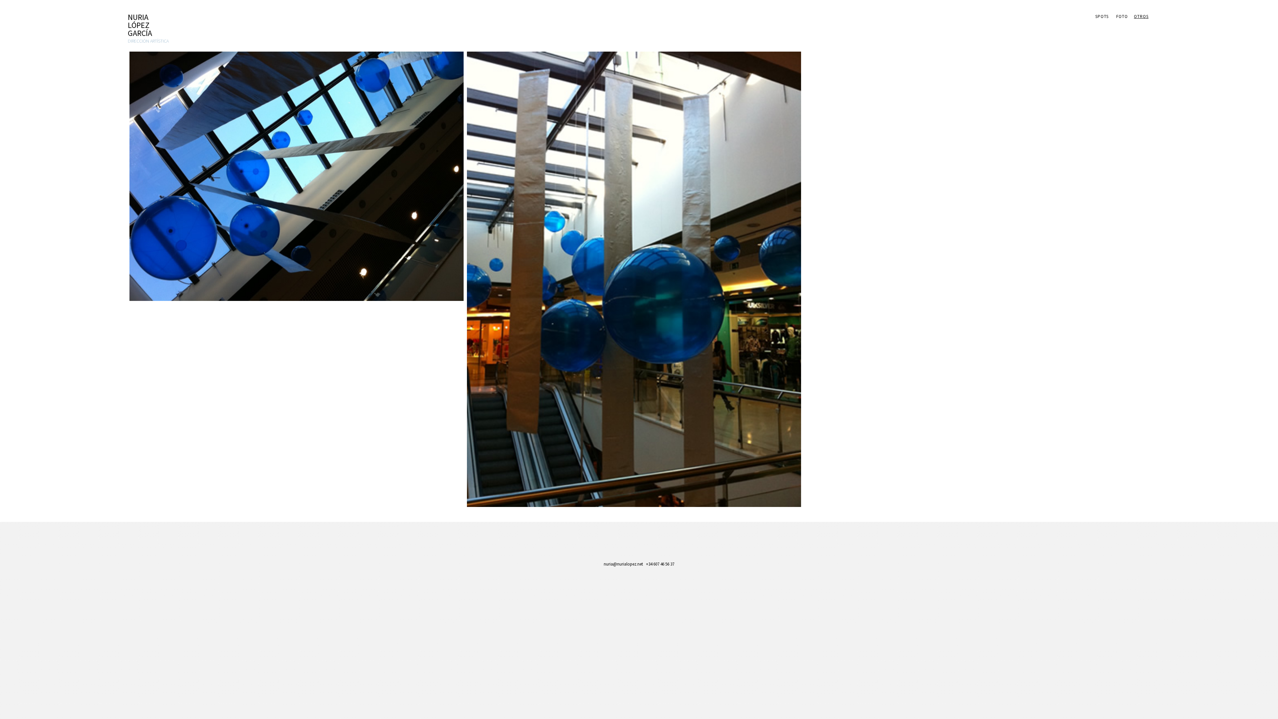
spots (1102, 16)
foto (1122, 16)
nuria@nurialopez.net (623, 564)
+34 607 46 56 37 (660, 564)
